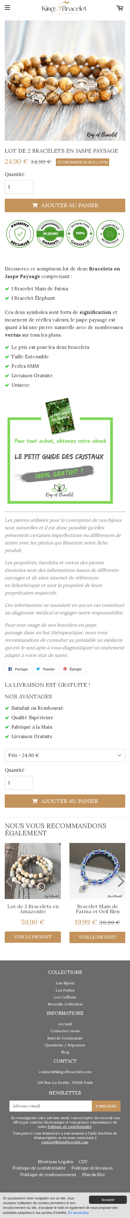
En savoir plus (78, 1212)
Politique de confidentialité (70, 1126)
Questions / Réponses (65, 1045)
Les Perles (65, 990)
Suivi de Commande (65, 1038)
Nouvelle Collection (65, 1004)
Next (120, 79)
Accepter (108, 1199)
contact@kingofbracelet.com (65, 1071)
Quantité (15, 174)
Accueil (65, 1024)
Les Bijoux (65, 983)
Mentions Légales (55, 1161)
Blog (65, 1052)
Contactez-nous (65, 1030)
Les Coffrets (65, 997)
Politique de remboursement (48, 1174)
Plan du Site (93, 1174)
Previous (9, 79)
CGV (83, 1161)
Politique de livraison (92, 1168)
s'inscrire (106, 1106)
